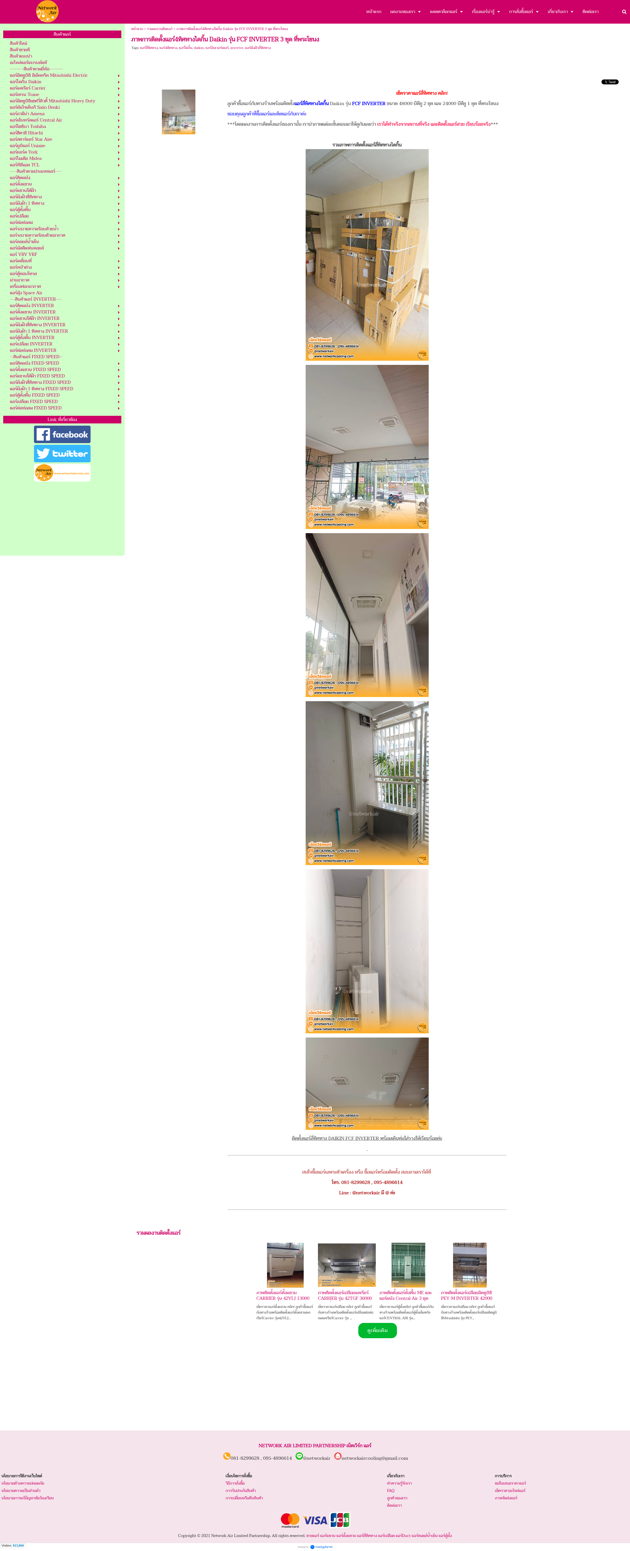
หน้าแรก (137, 29)
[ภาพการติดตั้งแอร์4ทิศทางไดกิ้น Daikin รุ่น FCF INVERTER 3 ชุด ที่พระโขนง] (178, 111)
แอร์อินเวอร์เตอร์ (217, 48)
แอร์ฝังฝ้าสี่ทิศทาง (258, 48)
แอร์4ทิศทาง (168, 48)
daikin (199, 48)
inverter (236, 48)
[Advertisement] (62, 518)
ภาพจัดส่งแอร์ (506, 1498)
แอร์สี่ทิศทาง (149, 48)
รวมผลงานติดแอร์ (160, 29)
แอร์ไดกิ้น (185, 48)
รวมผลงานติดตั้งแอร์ (159, 1232)
